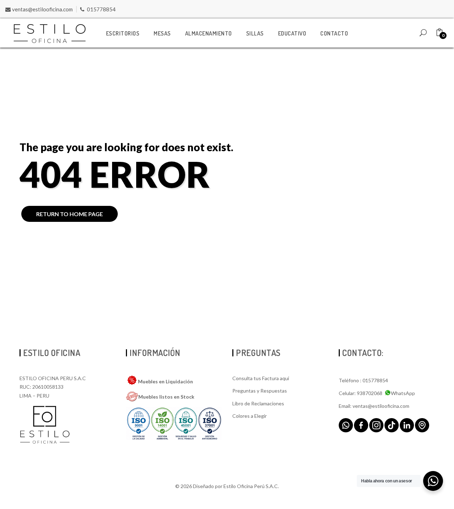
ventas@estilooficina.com (42, 9)
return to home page (69, 213)
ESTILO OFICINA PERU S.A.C (53, 378)
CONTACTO (334, 33)
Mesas (162, 33)
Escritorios (123, 33)
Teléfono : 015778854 (363, 380)
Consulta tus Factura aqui (260, 378)
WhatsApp (403, 393)
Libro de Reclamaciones (258, 403)
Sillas (255, 33)
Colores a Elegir (249, 416)
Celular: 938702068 (360, 393)
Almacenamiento (208, 33)
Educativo (292, 33)
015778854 (101, 9)
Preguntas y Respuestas (259, 391)
